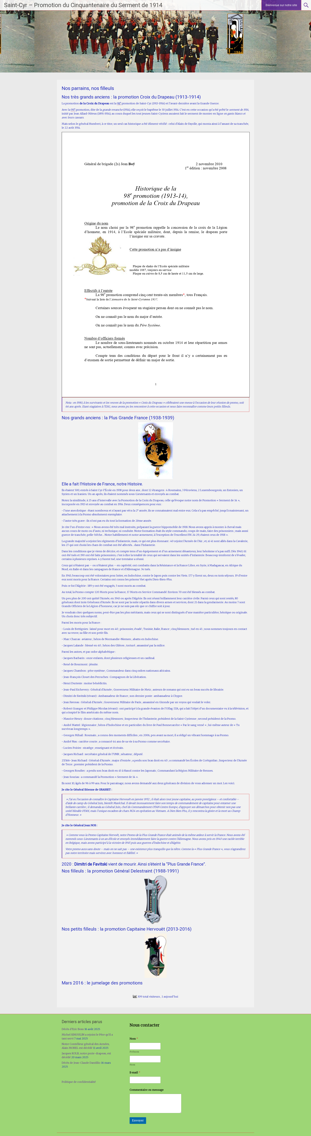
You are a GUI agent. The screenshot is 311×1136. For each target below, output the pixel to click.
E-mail (135, 1072)
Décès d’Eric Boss (73, 1029)
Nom (132, 1064)
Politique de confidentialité (79, 1081)
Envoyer (138, 1120)
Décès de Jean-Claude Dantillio (81, 1062)
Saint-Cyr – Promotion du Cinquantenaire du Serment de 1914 (83, 5)
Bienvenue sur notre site (281, 5)
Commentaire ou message (147, 1089)
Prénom (134, 1051)
